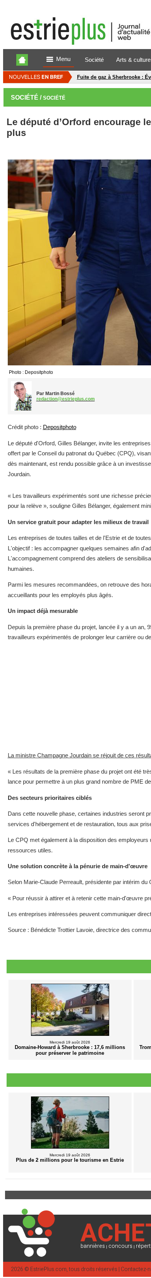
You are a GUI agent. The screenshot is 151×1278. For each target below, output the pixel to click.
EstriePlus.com (48, 1269)
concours (120, 1246)
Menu (63, 59)
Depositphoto (59, 427)
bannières (93, 1246)
